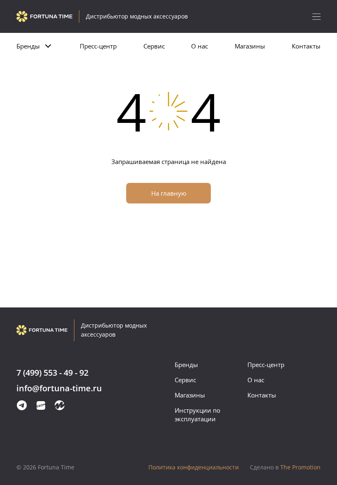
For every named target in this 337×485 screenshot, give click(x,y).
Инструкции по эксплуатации (197, 414)
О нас (199, 46)
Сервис (154, 46)
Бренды (28, 46)
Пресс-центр (98, 46)
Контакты (306, 46)
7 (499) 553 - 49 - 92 (52, 373)
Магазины (250, 46)
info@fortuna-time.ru (59, 388)
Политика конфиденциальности (193, 467)
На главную (168, 193)
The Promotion (285, 467)
